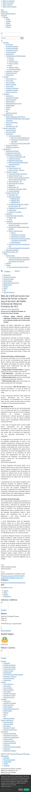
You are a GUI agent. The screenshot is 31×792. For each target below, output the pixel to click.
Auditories (6, 745)
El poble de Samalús (9, 667)
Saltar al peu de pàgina (9, 7)
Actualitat (7, 271)
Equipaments (7, 673)
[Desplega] (11, 271)
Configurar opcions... (6, 789)
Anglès (8, 23)
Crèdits (5, 763)
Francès (8, 27)
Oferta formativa (8, 279)
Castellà (8, 21)
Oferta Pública (7, 281)
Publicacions (7, 596)
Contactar (4, 15)
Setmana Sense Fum (6, 311)
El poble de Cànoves (9, 665)
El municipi (6, 663)
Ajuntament (4, 732)
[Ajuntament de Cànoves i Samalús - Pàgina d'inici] (11, 34)
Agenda (5, 591)
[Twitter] (13, 754)
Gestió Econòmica (8, 743)
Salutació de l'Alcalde (9, 733)
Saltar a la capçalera (9, 1)
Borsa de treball (8, 724)
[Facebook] (19, 754)
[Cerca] (22, 38)
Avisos (5, 288)
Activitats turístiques (9, 693)
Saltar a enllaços (7, 5)
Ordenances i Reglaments (11, 737)
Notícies (17, 271)
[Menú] (2, 41)
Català (8, 19)
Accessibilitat (7, 762)
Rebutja (21, 789)
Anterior (3, 630)
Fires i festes (7, 692)
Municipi (3, 661)
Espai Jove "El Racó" (9, 728)
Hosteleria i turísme (9, 695)
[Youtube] (26, 754)
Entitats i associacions (10, 730)
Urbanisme (6, 749)
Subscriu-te (4, 644)
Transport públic (8, 671)
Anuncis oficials (8, 739)
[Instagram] (5, 756)
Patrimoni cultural (8, 697)
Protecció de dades (9, 760)
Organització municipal (10, 735)
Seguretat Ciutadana (9, 751)
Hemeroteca (7, 680)
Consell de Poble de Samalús (12, 747)
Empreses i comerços (9, 676)
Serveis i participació (7, 720)
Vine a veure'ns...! (8, 684)
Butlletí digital (7, 285)
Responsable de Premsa (8, 14)
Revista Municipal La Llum (11, 283)
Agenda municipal (8, 292)
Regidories (4, 12)
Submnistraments (8, 678)
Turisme (3, 682)
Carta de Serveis (8, 722)
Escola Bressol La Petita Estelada (13, 674)
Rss (4, 290)
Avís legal (6, 758)
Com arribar (7, 686)
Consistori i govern (9, 741)
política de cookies (16, 786)
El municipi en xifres (9, 669)
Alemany (8, 25)
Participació (7, 726)
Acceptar (26, 789)
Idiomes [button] (5, 17)
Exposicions (7, 275)
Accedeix (3, 610)
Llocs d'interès (7, 688)
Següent (8, 630)
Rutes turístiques (8, 690)
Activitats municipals (9, 277)
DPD (2, 10)
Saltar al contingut (8, 3)
